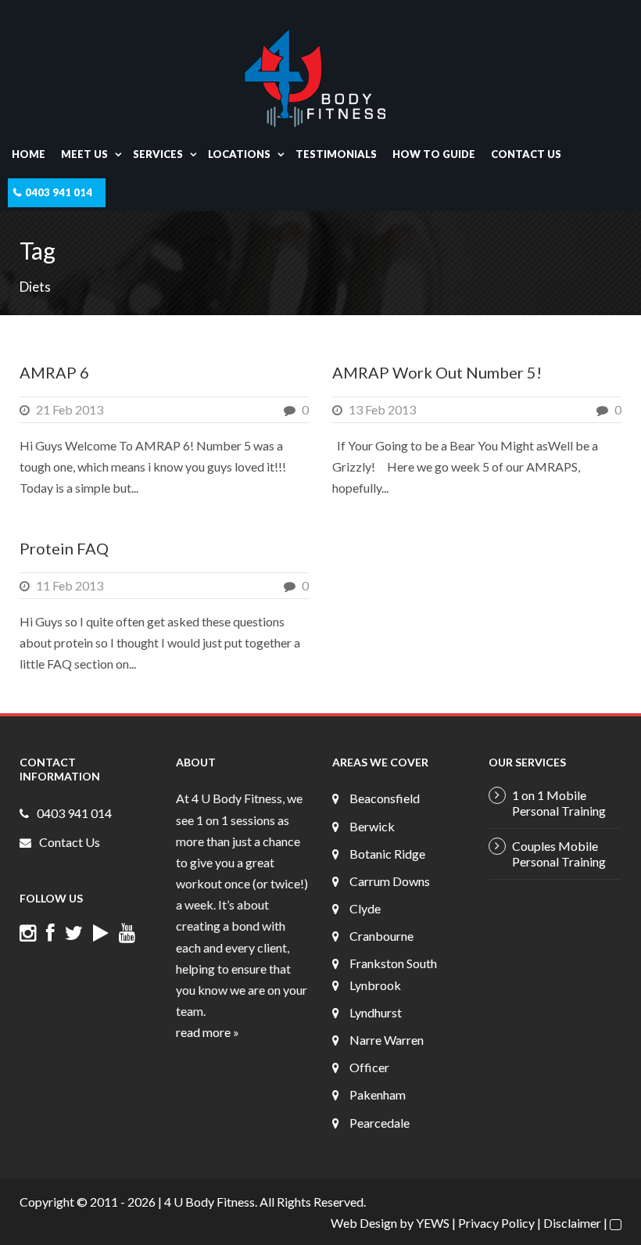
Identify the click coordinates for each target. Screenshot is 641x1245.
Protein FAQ (64, 548)
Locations (239, 154)
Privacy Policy (496, 1222)
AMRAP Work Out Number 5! (437, 372)
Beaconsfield (384, 798)
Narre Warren (386, 1039)
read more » (207, 1031)
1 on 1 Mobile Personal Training (559, 803)
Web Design (364, 1222)
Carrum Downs (389, 881)
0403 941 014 (58, 192)
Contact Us (526, 154)
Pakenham (377, 1094)
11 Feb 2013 (69, 585)
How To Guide (433, 154)
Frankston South (393, 963)
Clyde (365, 908)
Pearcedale (379, 1122)
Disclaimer (572, 1222)
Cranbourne (381, 935)
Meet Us (84, 154)
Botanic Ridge (387, 853)
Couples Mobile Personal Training (559, 853)
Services (158, 154)
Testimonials (336, 154)
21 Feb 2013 (69, 409)
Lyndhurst (375, 1012)
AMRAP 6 (54, 372)
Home (28, 154)
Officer (369, 1067)
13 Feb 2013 (382, 409)
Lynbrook (375, 985)
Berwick (372, 826)
